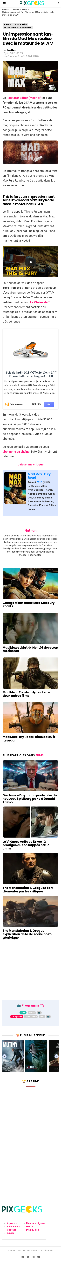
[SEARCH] (58, 3)
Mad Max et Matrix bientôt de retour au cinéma (30, 649)
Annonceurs (13, 1226)
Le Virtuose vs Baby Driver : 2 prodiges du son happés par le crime (26, 845)
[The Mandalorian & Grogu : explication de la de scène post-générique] (30, 911)
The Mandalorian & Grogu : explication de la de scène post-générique (27, 934)
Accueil (5, 10)
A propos (12, 1223)
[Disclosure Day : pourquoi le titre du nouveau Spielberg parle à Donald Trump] (30, 775)
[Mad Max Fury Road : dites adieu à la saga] (30, 717)
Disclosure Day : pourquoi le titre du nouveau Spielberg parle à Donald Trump (30, 798)
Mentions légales (35, 1223)
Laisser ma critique (30, 464)
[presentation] (4, 1056)
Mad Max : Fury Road (39, 476)
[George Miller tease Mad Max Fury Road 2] (30, 583)
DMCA (29, 1226)
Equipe (10, 1233)
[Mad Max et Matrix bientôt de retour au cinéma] (30, 628)
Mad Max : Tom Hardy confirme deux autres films (26, 694)
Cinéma (15, 10)
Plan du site (32, 1229)
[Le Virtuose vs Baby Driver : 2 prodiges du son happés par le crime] (30, 822)
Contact (11, 1229)
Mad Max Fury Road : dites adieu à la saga (29, 738)
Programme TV (33, 1005)
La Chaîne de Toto (42, 302)
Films (24, 10)
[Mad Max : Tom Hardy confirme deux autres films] (30, 673)
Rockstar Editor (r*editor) (24, 97)
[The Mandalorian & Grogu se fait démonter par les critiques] (30, 868)
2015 (39, 482)
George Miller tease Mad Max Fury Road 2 (29, 604)
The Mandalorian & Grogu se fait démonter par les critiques (28, 889)
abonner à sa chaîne (16, 451)
